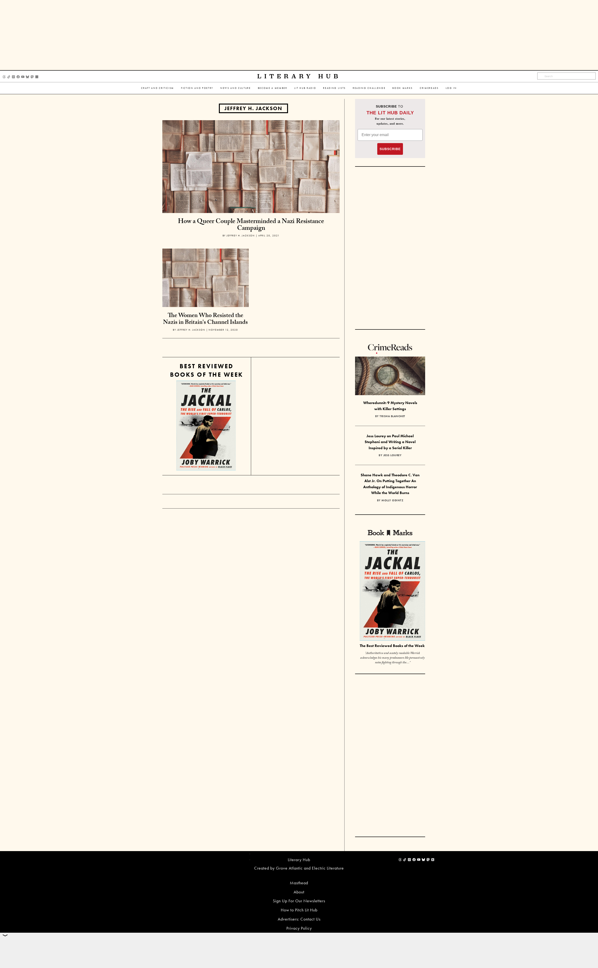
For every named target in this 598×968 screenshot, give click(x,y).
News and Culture (235, 88)
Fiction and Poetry (197, 88)
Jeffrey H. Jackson (253, 108)
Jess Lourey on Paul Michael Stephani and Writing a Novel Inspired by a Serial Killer (390, 441)
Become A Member (272, 88)
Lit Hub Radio (305, 88)
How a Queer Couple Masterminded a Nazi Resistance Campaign (251, 226)
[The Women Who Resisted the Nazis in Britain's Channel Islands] (205, 291)
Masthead (299, 882)
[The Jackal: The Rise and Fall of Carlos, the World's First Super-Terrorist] (206, 426)
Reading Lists (334, 88)
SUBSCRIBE (390, 149)
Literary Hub (299, 76)
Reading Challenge (369, 88)
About (299, 892)
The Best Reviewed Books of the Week (392, 645)
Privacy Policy (299, 928)
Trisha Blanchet (392, 416)
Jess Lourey (392, 455)
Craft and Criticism (157, 88)
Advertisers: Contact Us (299, 919)
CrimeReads (429, 88)
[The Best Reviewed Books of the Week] (392, 591)
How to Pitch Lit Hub (299, 910)
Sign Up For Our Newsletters (299, 900)
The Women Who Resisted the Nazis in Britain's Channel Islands (205, 319)
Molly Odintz (392, 500)
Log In (451, 88)
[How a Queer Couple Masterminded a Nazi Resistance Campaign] (251, 166)
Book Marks (402, 88)
